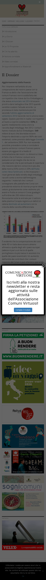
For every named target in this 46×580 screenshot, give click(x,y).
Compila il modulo (23, 310)
